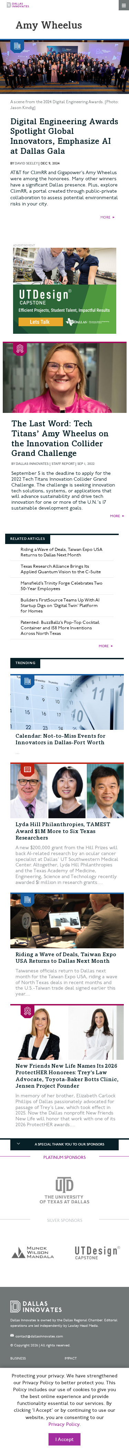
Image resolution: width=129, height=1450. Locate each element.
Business (18, 1358)
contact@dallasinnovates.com (39, 1336)
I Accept (64, 1440)
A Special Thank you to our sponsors (69, 1144)
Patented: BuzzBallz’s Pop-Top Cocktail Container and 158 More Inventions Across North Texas (60, 628)
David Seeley (26, 163)
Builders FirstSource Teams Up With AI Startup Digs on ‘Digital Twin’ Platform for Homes (60, 605)
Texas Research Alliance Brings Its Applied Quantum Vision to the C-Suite (61, 569)
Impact (71, 1358)
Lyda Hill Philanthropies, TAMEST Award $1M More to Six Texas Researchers (62, 831)
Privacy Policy (64, 1424)
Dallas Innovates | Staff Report (45, 464)
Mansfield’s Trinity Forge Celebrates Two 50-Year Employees (62, 585)
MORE (105, 217)
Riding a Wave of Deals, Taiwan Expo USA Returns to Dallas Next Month (62, 552)
